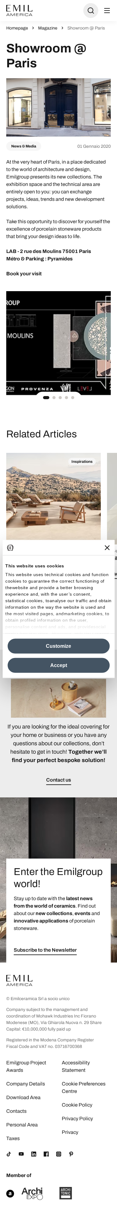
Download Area (23, 1097)
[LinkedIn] (33, 1154)
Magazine (47, 28)
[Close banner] (107, 547)
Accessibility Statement (76, 1066)
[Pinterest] (71, 1154)
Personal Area (22, 1124)
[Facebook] (46, 1154)
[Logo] (19, 10)
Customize (58, 646)
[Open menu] (107, 10)
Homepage (17, 28)
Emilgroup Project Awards (26, 1066)
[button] (46, 397)
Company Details (25, 1083)
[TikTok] (8, 1154)
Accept (58, 665)
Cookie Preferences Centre (83, 1087)
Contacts (16, 1111)
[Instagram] (58, 1154)
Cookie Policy (77, 1104)
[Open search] (90, 10)
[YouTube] (21, 1154)
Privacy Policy (77, 1118)
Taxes (13, 1138)
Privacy (70, 1132)
